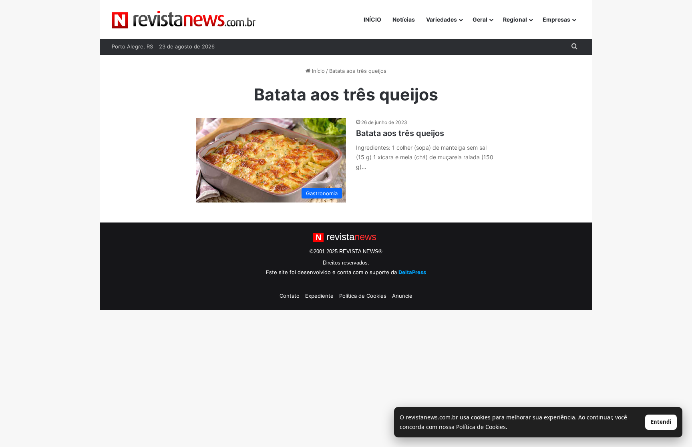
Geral (480, 19)
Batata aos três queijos (400, 133)
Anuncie (402, 296)
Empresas (556, 19)
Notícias (403, 19)
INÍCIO (372, 19)
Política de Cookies (362, 296)
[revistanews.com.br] (183, 19)
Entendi (661, 421)
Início (317, 71)
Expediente (319, 296)
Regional (515, 19)
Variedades (441, 19)
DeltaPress (412, 272)
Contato (290, 296)
